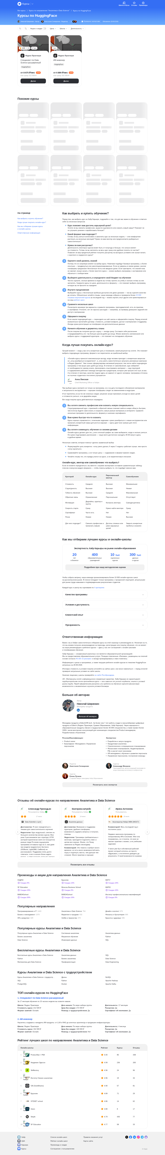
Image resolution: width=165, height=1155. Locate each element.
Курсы (23, 1149)
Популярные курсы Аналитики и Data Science (36, 933)
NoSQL (108, 977)
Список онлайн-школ (58, 1137)
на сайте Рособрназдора (104, 675)
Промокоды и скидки (58, 1145)
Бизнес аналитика (25, 937)
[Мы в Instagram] (138, 1137)
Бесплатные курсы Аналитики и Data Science (35, 955)
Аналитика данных (112, 933)
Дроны (64, 977)
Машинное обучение (69, 937)
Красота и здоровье (113, 918)
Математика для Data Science (29, 962)
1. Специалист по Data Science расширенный (41, 998)
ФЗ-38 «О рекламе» (84, 659)
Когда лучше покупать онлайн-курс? (32, 222)
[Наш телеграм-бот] (146, 1137)
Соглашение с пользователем (62, 1149)
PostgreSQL (22, 984)
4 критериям (99, 588)
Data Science (23, 940)
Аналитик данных (75, 822)
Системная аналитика (70, 933)
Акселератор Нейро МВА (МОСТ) (125, 822)
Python (108, 937)
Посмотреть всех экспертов (105, 785)
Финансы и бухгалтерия (114, 915)
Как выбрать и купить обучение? (30, 218)
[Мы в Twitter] (126, 1137)
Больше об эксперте (88, 716)
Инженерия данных (69, 940)
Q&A (23, 1141)
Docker (64, 984)
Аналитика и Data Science (71, 911)
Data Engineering (112, 962)
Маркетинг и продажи (70, 915)
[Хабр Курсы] (23, 4)
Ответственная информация (29, 233)
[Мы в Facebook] (130, 1137)
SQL (107, 940)
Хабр (23, 1137)
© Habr (144, 1149)
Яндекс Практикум (31, 1005)
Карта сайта (88, 1141)
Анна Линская (81, 379)
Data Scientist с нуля (33, 822)
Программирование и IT (27, 911)
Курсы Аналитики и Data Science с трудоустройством (36, 977)
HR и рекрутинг (24, 918)
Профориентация (68, 962)
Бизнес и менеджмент (26, 915)
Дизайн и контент (112, 911)
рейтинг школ (79, 300)
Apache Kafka (110, 984)
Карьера (24, 1145)
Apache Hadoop (111, 981)
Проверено (92, 21)
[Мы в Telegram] (142, 1137)
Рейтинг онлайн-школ (59, 1141)
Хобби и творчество (69, 918)
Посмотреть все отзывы (82, 865)
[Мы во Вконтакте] (134, 1137)
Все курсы (21, 10)
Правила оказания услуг (93, 1137)
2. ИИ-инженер (25, 1019)
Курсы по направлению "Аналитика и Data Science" (49, 10)
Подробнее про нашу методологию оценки (105, 567)
